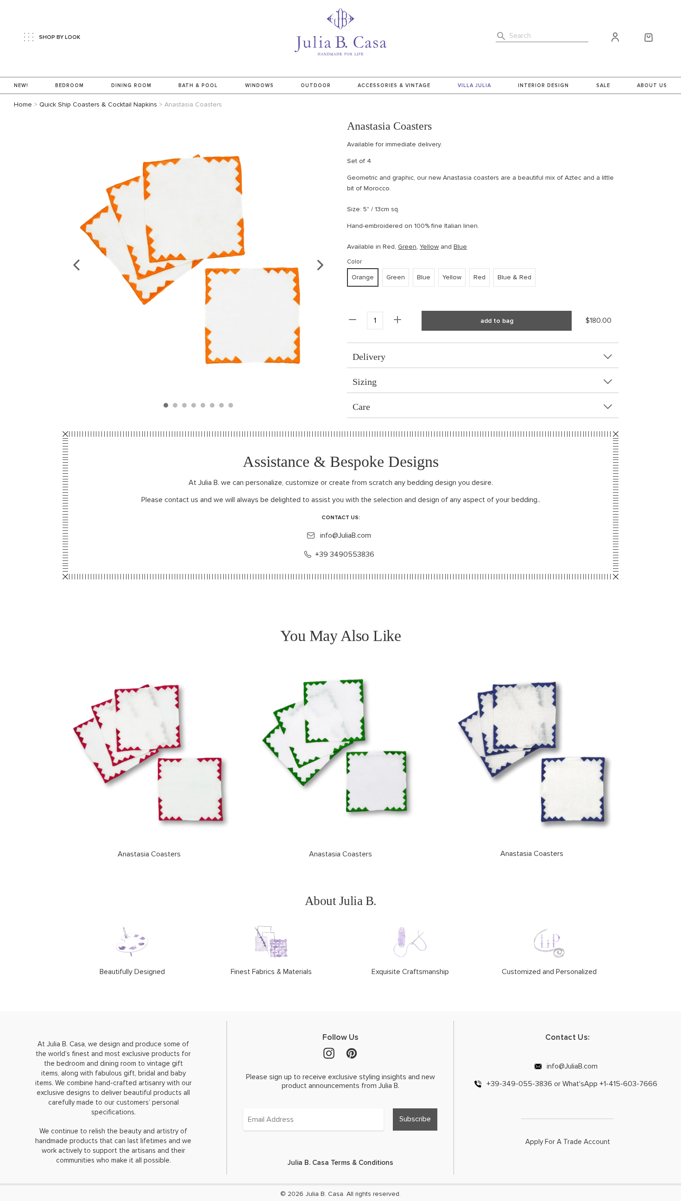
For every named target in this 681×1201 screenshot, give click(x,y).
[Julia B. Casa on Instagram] (328, 1052)
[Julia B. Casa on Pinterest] (351, 1052)
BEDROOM (69, 85)
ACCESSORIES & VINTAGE (394, 85)
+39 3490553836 (344, 554)
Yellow (429, 247)
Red (389, 247)
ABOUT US (652, 85)
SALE (603, 85)
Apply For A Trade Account (567, 1142)
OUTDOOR (316, 85)
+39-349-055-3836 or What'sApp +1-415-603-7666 (571, 1083)
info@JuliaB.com (344, 535)
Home (23, 104)
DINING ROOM (131, 85)
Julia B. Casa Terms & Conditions (340, 1162)
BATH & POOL (198, 85)
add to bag (496, 321)
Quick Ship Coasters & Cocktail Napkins (98, 104)
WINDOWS (259, 85)
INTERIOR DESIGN (543, 85)
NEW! (21, 85)
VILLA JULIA (474, 85)
